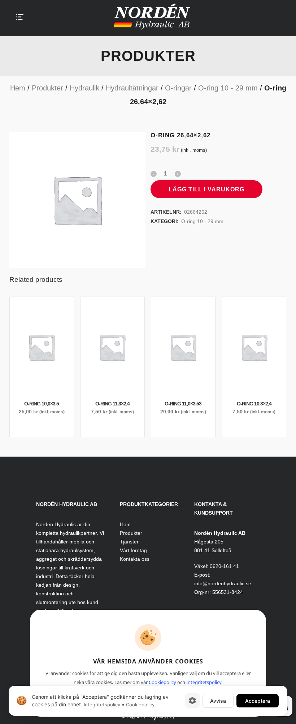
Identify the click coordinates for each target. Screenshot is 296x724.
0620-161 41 (224, 566)
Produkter (47, 88)
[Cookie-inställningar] (192, 700)
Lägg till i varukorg (206, 189)
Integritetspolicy (203, 682)
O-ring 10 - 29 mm (228, 88)
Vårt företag (133, 550)
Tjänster (129, 542)
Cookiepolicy (162, 682)
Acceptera (257, 700)
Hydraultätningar (132, 88)
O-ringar (178, 88)
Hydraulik (84, 88)
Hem (17, 88)
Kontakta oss (134, 559)
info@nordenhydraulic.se (222, 583)
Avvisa (218, 700)
